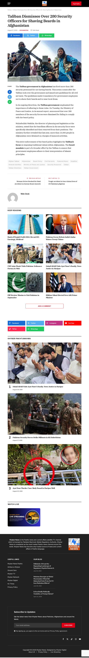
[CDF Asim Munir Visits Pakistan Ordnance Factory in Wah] (25, 253)
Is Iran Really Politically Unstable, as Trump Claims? (43, 593)
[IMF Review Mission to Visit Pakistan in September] (25, 282)
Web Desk (25, 194)
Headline (74, 161)
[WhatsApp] (10, 102)
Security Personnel (54, 164)
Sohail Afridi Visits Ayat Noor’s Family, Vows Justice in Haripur (63, 267)
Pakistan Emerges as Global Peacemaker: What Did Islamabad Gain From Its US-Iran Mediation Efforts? (44, 580)
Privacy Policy (54, 631)
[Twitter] (10, 97)
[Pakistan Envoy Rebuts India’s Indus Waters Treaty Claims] (63, 224)
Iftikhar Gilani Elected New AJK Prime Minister (61, 296)
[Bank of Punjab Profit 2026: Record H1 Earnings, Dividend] (25, 224)
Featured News (62, 161)
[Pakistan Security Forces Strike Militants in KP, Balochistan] (44, 414)
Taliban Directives (15, 168)
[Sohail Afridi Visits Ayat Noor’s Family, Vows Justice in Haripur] (63, 253)
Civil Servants (49, 161)
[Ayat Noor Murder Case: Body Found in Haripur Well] (44, 464)
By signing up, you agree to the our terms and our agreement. (42, 631)
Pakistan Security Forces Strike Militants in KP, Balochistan (37, 437)
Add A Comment (44, 306)
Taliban (66, 164)
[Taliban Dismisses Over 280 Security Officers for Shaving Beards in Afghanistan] (44, 61)
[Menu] (9, 3)
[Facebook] (10, 92)
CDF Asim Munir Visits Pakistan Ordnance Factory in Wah (25, 267)
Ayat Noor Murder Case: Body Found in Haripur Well (34, 488)
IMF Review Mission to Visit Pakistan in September (23, 296)
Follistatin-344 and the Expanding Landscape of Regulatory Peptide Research (44, 566)
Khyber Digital (61, 650)
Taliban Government (31, 168)
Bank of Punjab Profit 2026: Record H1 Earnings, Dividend (23, 238)
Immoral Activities (15, 164)
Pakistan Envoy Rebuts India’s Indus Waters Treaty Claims (60, 238)
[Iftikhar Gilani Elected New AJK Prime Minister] (63, 282)
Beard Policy (37, 161)
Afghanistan (24, 30)
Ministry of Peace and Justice (34, 164)
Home (9, 10)
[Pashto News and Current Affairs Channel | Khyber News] (44, 3)
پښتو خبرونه (76, 3)
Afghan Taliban (14, 161)
